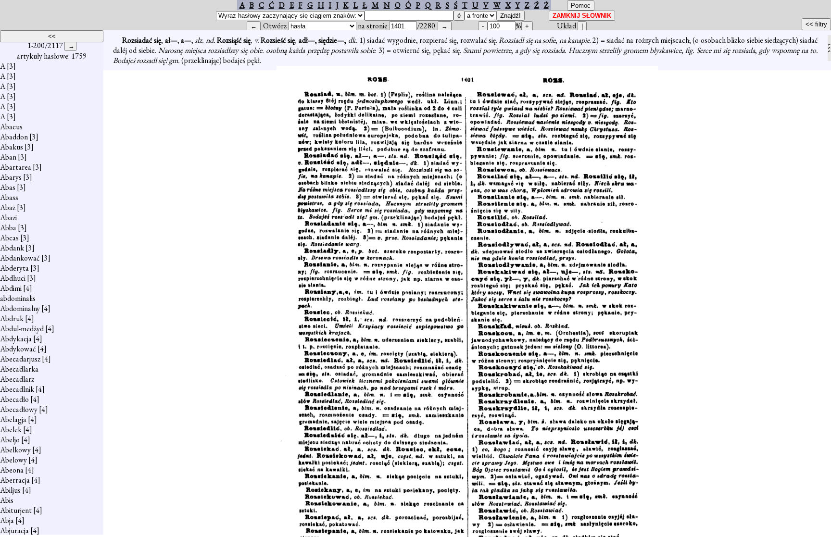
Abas (7, 187)
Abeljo (10, 440)
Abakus (11, 147)
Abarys (11, 177)
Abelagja (13, 419)
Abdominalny (20, 308)
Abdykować (18, 349)
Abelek (11, 430)
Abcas (9, 238)
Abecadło (14, 399)
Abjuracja (14, 530)
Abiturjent (16, 510)
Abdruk (12, 318)
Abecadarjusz (20, 359)
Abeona (12, 470)
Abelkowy (15, 450)
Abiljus (10, 490)
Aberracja (15, 480)
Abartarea (15, 167)
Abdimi (11, 288)
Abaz (7, 207)
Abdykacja (16, 339)
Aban (8, 157)
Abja (7, 520)
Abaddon (14, 137)
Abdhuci (12, 278)
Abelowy (13, 460)
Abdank (12, 248)
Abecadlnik (17, 389)
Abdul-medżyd (22, 329)
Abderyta (14, 268)
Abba (8, 228)
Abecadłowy (19, 409)
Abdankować (20, 258)
